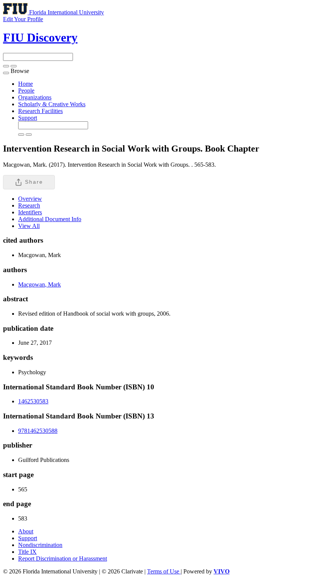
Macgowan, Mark (39, 284)
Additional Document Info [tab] (49, 219)
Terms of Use (164, 571)
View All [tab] (29, 226)
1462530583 (33, 401)
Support (27, 118)
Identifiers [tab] (30, 212)
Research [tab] (29, 205)
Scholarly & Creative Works (51, 104)
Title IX (27, 551)
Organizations (34, 97)
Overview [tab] (30, 198)
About (25, 531)
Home (25, 84)
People (26, 90)
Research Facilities (40, 111)
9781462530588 (37, 431)
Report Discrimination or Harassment (62, 558)
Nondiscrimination (40, 545)
